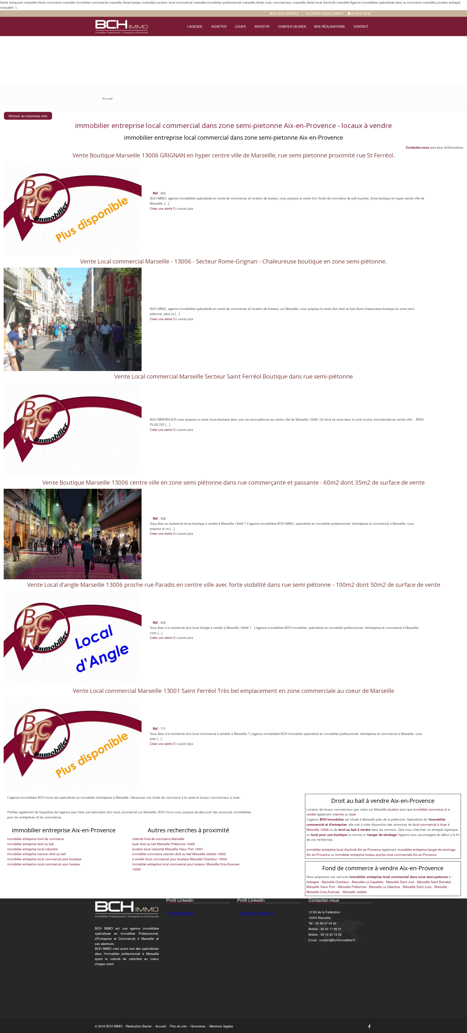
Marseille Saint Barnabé (434, 881)
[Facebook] (369, 1026)
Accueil (160, 1026)
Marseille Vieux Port (321, 886)
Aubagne (313, 881)
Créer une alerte (161, 208)
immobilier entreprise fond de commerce (35, 838)
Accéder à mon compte (325, 13)
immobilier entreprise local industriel (32, 849)
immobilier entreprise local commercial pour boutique (44, 859)
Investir (261, 26)
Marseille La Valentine (385, 886)
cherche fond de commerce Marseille (158, 838)
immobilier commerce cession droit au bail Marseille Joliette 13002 (179, 854)
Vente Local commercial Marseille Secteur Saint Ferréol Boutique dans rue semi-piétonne (233, 376)
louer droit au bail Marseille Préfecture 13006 (163, 844)
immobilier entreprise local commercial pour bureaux (44, 864)
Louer (240, 26)
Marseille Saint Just (400, 881)
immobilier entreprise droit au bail (30, 844)
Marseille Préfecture (352, 886)
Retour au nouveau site (28, 115)
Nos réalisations (329, 26)
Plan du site (178, 1026)
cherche (338, 814)
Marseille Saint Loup (417, 886)
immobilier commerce (428, 809)
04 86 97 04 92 (361, 13)
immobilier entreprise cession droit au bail (36, 854)
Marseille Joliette (355, 891)
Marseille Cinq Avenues (323, 891)
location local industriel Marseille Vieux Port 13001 (167, 849)
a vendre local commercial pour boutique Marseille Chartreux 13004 (179, 859)
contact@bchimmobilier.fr (337, 940)
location (394, 809)
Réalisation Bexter (139, 1026)
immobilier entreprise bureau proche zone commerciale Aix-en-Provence (385, 854)
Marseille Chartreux (336, 881)
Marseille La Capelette (368, 881)
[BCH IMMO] (121, 26)
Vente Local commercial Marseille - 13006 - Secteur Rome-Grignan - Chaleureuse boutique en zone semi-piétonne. (233, 261)
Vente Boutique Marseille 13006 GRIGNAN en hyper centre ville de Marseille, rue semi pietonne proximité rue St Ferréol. (233, 155)
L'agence (195, 26)
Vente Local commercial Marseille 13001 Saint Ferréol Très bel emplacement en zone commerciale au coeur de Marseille (233, 691)
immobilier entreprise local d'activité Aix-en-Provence (344, 849)
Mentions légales (221, 1026)
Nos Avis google (284, 13)
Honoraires (198, 1026)
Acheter (218, 26)
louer (352, 814)
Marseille (441, 886)
